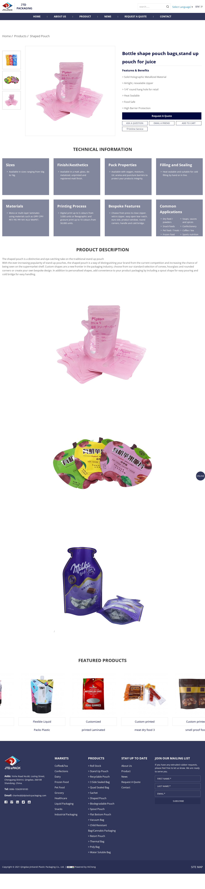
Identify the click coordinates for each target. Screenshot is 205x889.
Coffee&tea (61, 765)
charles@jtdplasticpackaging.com (29, 795)
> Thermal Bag (96, 841)
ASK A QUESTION (134, 123)
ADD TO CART (189, 123)
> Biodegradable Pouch (101, 803)
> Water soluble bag (99, 852)
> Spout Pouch (96, 809)
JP (201, 6)
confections (61, 771)
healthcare (61, 798)
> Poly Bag (94, 846)
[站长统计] (70, 866)
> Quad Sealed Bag (98, 787)
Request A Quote (136, 16)
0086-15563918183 (18, 789)
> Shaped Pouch (97, 798)
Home (37, 16)
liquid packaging (64, 803)
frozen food (62, 782)
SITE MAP (197, 867)
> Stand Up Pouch (98, 771)
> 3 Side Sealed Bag (99, 782)
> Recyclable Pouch (99, 776)
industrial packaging (66, 814)
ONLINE (200, 476)
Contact (165, 16)
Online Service (136, 129)
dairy (58, 776)
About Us (60, 16)
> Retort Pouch (96, 836)
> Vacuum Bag (96, 819)
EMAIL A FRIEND (162, 123)
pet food (60, 787)
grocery (59, 792)
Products (20, 36)
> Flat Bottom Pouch (99, 814)
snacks (58, 809)
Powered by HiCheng (85, 866)
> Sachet (93, 792)
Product (85, 16)
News (107, 16)
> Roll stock (94, 765)
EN (197, 6)
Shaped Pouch (40, 36)
